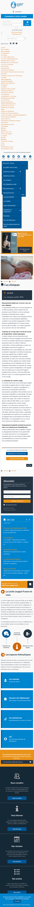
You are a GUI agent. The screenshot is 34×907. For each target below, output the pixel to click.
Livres (2, 143)
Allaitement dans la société (8, 88)
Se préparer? (4, 85)
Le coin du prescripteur (12, 559)
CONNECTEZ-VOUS (17, 501)
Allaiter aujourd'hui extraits (8, 103)
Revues (3, 145)
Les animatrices (5, 53)
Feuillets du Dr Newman (7, 107)
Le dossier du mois (10, 549)
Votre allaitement (6, 79)
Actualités (3, 77)
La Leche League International (9, 59)
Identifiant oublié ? (8, 508)
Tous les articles (5, 100)
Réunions (3, 130)
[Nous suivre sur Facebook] (13, 43)
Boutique (3, 139)
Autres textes (4, 122)
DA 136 (14, 281)
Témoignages (4, 126)
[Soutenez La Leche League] (27, 633)
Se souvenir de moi (17, 30)
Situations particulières (7, 90)
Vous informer (5, 68)
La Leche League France (7, 57)
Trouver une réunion (6, 133)
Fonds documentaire (7, 102)
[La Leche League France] (17, 5)
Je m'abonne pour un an (25, 250)
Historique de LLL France (8, 60)
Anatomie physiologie (7, 81)
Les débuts (4, 87)
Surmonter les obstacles (7, 92)
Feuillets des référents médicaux (9, 113)
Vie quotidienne (5, 94)
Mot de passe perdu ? (17, 32)
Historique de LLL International (9, 62)
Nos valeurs (4, 55)
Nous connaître (5, 51)
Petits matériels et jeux (7, 148)
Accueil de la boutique (7, 141)
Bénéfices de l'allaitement (8, 83)
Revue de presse (9, 569)
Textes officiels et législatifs (8, 117)
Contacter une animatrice (7, 70)
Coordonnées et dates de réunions (13, 762)
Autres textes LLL (6, 118)
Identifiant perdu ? (17, 34)
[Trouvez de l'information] (17, 647)
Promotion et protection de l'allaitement (11, 75)
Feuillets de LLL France (7, 105)
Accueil (6, 281)
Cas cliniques (8, 538)
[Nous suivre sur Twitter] (16, 43)
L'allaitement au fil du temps (8, 96)
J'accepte (17, 901)
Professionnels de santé (7, 147)
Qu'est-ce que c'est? (6, 132)
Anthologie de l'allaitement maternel (10, 120)
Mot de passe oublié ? (9, 510)
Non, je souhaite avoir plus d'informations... (17, 905)
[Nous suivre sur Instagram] (10, 43)
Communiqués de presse (7, 124)
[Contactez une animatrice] (6, 633)
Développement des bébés (8, 98)
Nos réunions (17, 861)
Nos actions (17, 892)
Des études (4, 73)
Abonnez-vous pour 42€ (17, 458)
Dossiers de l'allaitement (7, 111)
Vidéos (3, 109)
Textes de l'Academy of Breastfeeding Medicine (13, 115)
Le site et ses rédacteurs (7, 64)
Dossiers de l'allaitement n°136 (15, 528)
